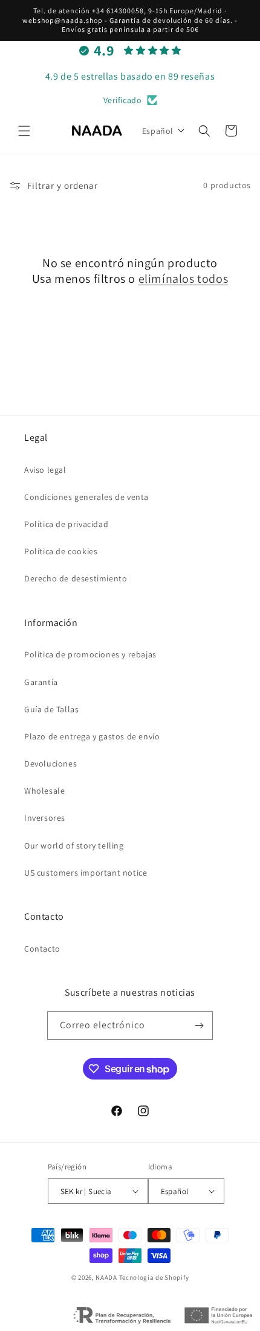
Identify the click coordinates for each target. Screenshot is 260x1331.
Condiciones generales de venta (86, 497)
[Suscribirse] (199, 1025)
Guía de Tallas (51, 709)
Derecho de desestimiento (75, 578)
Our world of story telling (74, 845)
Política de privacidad (66, 524)
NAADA (106, 1277)
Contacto (42, 948)
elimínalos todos (183, 278)
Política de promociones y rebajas (90, 654)
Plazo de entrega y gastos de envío (92, 736)
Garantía (41, 682)
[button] (24, 131)
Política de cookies (60, 551)
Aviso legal (45, 469)
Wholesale (44, 790)
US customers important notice (85, 872)
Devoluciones (50, 763)
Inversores (44, 817)
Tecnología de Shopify (154, 1277)
